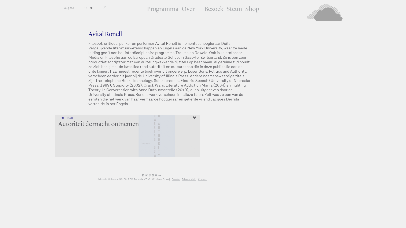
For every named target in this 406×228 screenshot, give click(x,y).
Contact (202, 179)
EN (85, 8)
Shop (252, 9)
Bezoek (213, 9)
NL (91, 8)
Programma (162, 9)
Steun (234, 9)
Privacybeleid (189, 179)
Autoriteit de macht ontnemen (98, 124)
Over (188, 9)
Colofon (176, 179)
